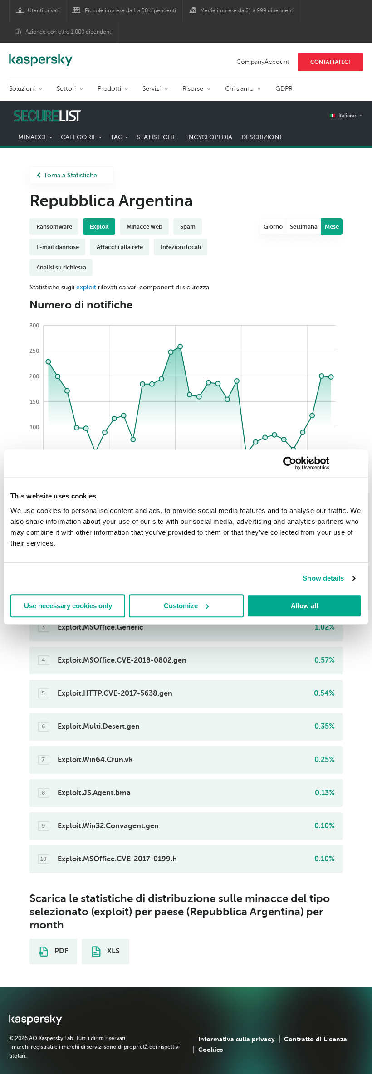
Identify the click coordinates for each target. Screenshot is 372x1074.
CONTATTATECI (330, 62)
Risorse (192, 88)
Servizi (151, 88)
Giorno (273, 226)
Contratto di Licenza (315, 1039)
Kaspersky (41, 55)
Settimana (304, 226)
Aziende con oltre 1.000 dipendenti (69, 32)
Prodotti (109, 88)
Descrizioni (261, 137)
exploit (86, 287)
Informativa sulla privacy (236, 1039)
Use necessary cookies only (68, 606)
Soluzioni (22, 88)
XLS (112, 951)
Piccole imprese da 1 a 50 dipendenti (130, 10)
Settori (66, 88)
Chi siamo (239, 88)
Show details (323, 578)
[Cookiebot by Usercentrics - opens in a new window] (289, 463)
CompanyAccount (262, 62)
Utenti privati (43, 10)
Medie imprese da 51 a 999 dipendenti (247, 10)
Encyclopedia (208, 137)
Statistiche (156, 137)
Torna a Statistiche (70, 175)
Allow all (304, 606)
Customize (181, 606)
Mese (332, 226)
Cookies (210, 1049)
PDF (60, 951)
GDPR (284, 88)
